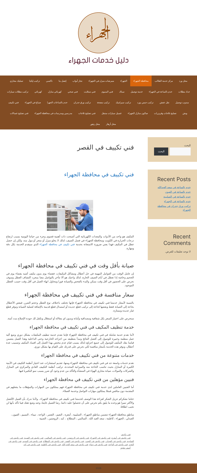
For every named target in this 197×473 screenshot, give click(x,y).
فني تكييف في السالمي (55, 437)
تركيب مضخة (103, 102)
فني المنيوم (107, 91)
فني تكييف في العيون (94, 441)
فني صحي (73, 91)
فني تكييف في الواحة (118, 444)
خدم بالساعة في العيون (178, 191)
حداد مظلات (184, 91)
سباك (122, 91)
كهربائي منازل (55, 91)
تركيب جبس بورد (145, 102)
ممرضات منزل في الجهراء (101, 80)
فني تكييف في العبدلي (116, 441)
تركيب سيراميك (123, 102)
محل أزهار (111, 124)
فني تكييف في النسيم (32, 441)
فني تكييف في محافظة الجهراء (99, 174)
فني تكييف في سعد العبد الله (75, 444)
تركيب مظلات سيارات (17, 91)
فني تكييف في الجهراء (100, 437)
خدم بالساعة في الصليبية (177, 196)
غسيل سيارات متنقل (112, 113)
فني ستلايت (89, 91)
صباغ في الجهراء (33, 102)
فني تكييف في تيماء (98, 444)
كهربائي (38, 91)
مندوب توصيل (182, 102)
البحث (187, 145)
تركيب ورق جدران (82, 102)
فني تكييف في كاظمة (51, 444)
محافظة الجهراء (141, 80)
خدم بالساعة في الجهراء (160, 91)
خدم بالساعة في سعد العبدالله (174, 187)
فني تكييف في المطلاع (53, 441)
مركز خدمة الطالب (164, 80)
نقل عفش (164, 102)
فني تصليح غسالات (19, 113)
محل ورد (183, 80)
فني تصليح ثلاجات (86, 113)
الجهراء (123, 80)
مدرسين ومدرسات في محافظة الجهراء (53, 113)
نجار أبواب (77, 80)
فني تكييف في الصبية (33, 437)
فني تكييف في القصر (74, 441)
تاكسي (49, 80)
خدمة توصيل (137, 91)
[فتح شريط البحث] (82, 124)
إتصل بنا (62, 80)
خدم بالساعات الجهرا (57, 102)
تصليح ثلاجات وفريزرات (165, 113)
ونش (185, 113)
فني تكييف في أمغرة (121, 437)
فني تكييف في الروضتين (78, 437)
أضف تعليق (125, 447)
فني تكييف (13, 102)
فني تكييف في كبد (32, 444)
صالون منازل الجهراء (138, 113)
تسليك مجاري (16, 80)
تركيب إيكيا (34, 80)
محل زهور (95, 124)
